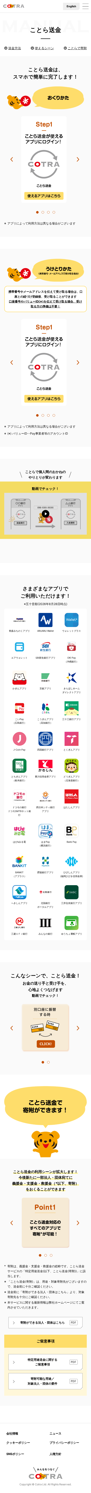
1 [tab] (37, 212)
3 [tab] (48, 212)
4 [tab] (53, 212)
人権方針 (55, 1454)
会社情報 (12, 1433)
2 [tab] (42, 212)
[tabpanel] (45, 159)
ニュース (55, 1433)
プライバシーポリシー (64, 1442)
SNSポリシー (15, 1454)
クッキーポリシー (18, 1442)
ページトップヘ (83, 1485)
